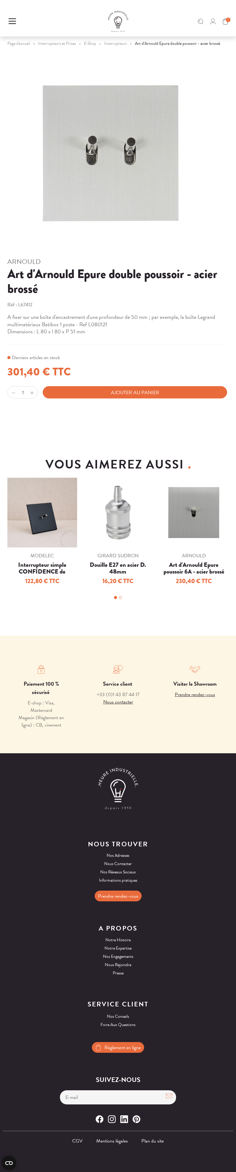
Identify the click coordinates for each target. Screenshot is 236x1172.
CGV (77, 1141)
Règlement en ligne (122, 1047)
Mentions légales (112, 1141)
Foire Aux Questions (118, 1024)
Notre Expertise (118, 948)
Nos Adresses (118, 855)
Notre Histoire (118, 940)
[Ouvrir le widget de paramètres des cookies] (9, 1163)
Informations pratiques (118, 880)
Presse (118, 973)
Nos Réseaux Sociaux (118, 872)
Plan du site (152, 1141)
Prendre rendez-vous (195, 694)
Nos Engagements (118, 956)
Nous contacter (118, 702)
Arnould (24, 262)
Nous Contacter (118, 863)
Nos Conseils (118, 1016)
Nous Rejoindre (118, 965)
